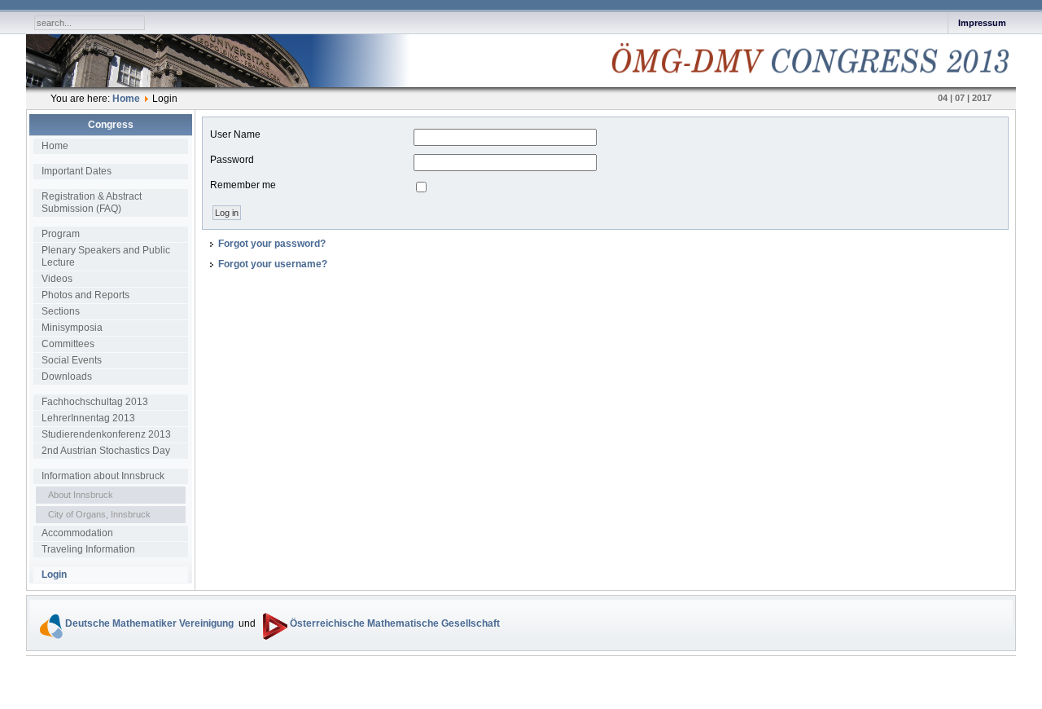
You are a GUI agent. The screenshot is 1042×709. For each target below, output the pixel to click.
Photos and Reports (85, 295)
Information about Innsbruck (103, 476)
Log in (227, 213)
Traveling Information (88, 549)
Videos (57, 278)
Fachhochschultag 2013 (95, 401)
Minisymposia (72, 327)
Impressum (982, 23)
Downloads (67, 376)
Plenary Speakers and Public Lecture (106, 256)
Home (126, 98)
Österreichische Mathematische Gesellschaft (393, 623)
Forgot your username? (272, 264)
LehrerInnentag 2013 (88, 418)
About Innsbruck (80, 495)
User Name (235, 134)
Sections (61, 311)
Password (232, 159)
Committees (68, 344)
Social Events (72, 360)
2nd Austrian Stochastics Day (106, 450)
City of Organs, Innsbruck (99, 514)
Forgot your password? (272, 243)
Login (54, 574)
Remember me (243, 185)
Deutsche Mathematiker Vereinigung (149, 623)
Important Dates (77, 171)
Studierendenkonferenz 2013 (106, 434)
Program (61, 234)
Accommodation (77, 533)
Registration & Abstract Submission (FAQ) (92, 202)
